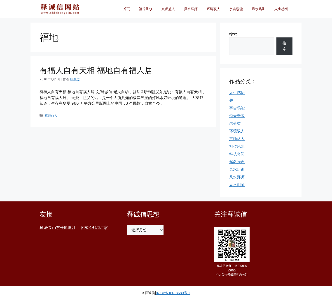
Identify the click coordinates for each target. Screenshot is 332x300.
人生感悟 (281, 9)
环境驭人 (213, 9)
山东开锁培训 (63, 227)
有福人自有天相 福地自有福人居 (96, 70)
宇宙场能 (236, 9)
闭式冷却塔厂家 (94, 227)
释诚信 (45, 227)
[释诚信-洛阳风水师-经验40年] (60, 9)
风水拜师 (191, 9)
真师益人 (168, 9)
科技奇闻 (237, 154)
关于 (233, 100)
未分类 (235, 123)
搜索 (233, 34)
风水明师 (237, 184)
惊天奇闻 (237, 115)
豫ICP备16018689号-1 (173, 293)
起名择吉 (237, 161)
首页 (126, 9)
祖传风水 (145, 9)
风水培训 (258, 9)
